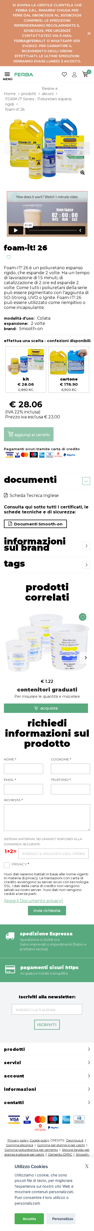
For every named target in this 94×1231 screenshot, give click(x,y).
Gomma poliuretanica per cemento (31, 1150)
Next (85, 658)
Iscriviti (47, 1024)
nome (10, 759)
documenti (30, 479)
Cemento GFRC (60, 1154)
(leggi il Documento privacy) (33, 900)
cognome (61, 759)
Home (10, 93)
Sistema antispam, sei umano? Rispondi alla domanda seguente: (43, 841)
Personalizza (62, 1219)
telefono (61, 780)
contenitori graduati (47, 693)
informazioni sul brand (35, 544)
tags (14, 563)
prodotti (28, 93)
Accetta (29, 1219)
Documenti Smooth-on (37, 523)
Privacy (20, 864)
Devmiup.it (75, 1140)
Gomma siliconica (19, 1145)
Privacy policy (18, 1140)
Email (10, 780)
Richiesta (13, 800)
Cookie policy (39, 1140)
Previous (8, 658)
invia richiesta (47, 910)
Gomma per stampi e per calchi (61, 1145)
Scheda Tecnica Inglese (33, 495)
